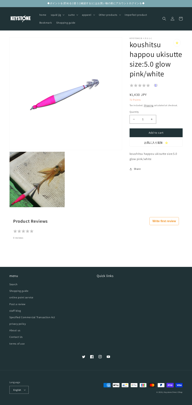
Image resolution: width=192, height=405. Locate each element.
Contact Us (16, 337)
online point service (21, 297)
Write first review (164, 221)
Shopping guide (18, 291)
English (17, 390)
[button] (57, 15)
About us (14, 330)
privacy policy (17, 323)
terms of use (17, 343)
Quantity (134, 111)
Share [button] (137, 168)
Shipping (148, 105)
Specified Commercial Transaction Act (32, 317)
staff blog (15, 310)
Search (13, 284)
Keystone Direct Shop (173, 392)
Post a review (17, 304)
